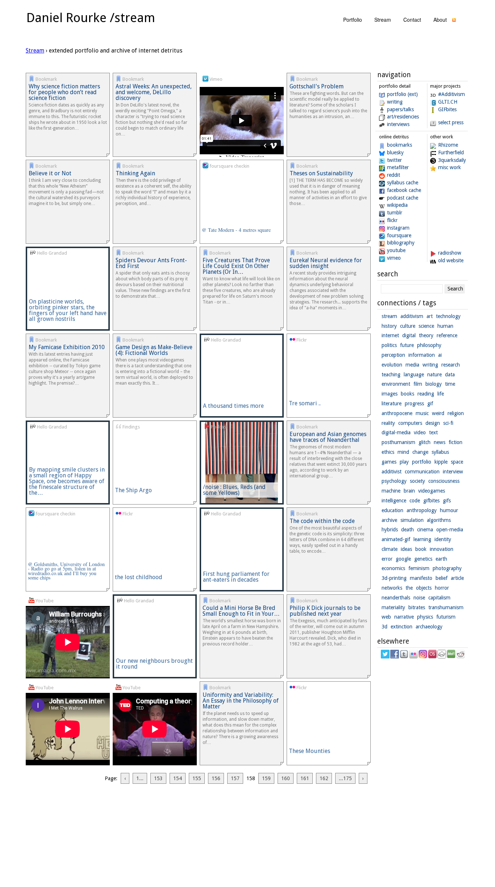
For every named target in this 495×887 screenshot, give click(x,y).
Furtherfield (451, 152)
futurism (446, 617)
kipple (441, 462)
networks (392, 588)
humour (449, 510)
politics (389, 345)
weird (438, 413)
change (420, 452)
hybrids (390, 529)
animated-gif (396, 539)
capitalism (439, 598)
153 (158, 778)
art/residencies (403, 117)
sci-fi (448, 423)
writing (395, 102)
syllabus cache (402, 182)
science (426, 326)
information (421, 355)
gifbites (431, 500)
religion (456, 413)
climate (390, 549)
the (409, 588)
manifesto (421, 578)
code (414, 500)
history (389, 326)
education (392, 510)
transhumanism (445, 607)
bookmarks (399, 145)
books (407, 394)
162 (324, 778)
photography (447, 568)
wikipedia (397, 205)
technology (448, 316)
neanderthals (396, 598)
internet (390, 335)
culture (407, 326)
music (422, 413)
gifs (447, 500)
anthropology (422, 510)
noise (419, 598)
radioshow (449, 253)
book (421, 549)
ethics (388, 452)
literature (392, 403)
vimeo (394, 258)
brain (409, 491)
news (439, 442)
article (457, 578)
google (403, 559)
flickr (392, 220)
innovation (441, 549)
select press (450, 122)
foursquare (399, 235)
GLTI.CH (447, 102)
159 (266, 778)
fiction (455, 442)
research (450, 365)
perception (393, 355)
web (386, 617)
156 (216, 778)
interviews (398, 124)
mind (403, 452)
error (387, 559)
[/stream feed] (454, 22)
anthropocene (397, 413)
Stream (35, 50)
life (440, 394)
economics (393, 568)
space (457, 462)
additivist (392, 471)
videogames (431, 491)
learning (422, 539)
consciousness (443, 481)
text (433, 432)
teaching (391, 374)
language (414, 374)
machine (391, 491)
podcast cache (402, 198)
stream (382, 19)
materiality (393, 607)
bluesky (395, 152)
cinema (425, 529)
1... (139, 778)
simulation (412, 520)
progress (414, 403)
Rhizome (448, 145)
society (417, 481)
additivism (411, 316)
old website (450, 260)
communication (422, 471)
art (430, 316)
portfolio (352, 19)
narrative (404, 617)
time (450, 384)
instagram (398, 228)
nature (434, 374)
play (404, 462)
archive (389, 520)
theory (426, 335)
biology (433, 384)
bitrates (416, 607)
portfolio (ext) (402, 94)
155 (196, 778)
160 (285, 778)
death (407, 529)
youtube (396, 250)
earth (441, 559)
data (450, 374)
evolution (392, 365)
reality (388, 423)
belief (442, 578)
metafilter (398, 167)
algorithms (439, 520)
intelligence (394, 500)
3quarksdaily (452, 160)
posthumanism (398, 442)
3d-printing (394, 578)
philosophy (429, 345)
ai (440, 355)
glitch (424, 442)
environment (396, 384)
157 (235, 778)
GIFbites (447, 109)
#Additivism (451, 94)
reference (447, 335)
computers (410, 423)
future (407, 345)
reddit (393, 175)
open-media (449, 529)
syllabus (440, 452)
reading (425, 394)
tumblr (394, 213)
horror (442, 588)
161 (304, 778)
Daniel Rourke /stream (90, 17)
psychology (394, 481)
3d (384, 626)
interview (453, 471)
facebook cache (404, 190)
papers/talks (400, 109)
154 (177, 778)
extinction (401, 626)
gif (430, 403)
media (412, 365)
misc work (449, 167)
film (417, 384)
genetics (423, 559)
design (432, 423)
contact (412, 19)
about (440, 19)
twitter (394, 160)
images (390, 394)
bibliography (401, 243)
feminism (418, 568)
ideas (406, 549)
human (445, 326)
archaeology (429, 626)
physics (425, 617)
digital (409, 335)
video (420, 432)
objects (424, 588)
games (389, 462)
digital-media (396, 432)
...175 (345, 778)
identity (442, 539)
